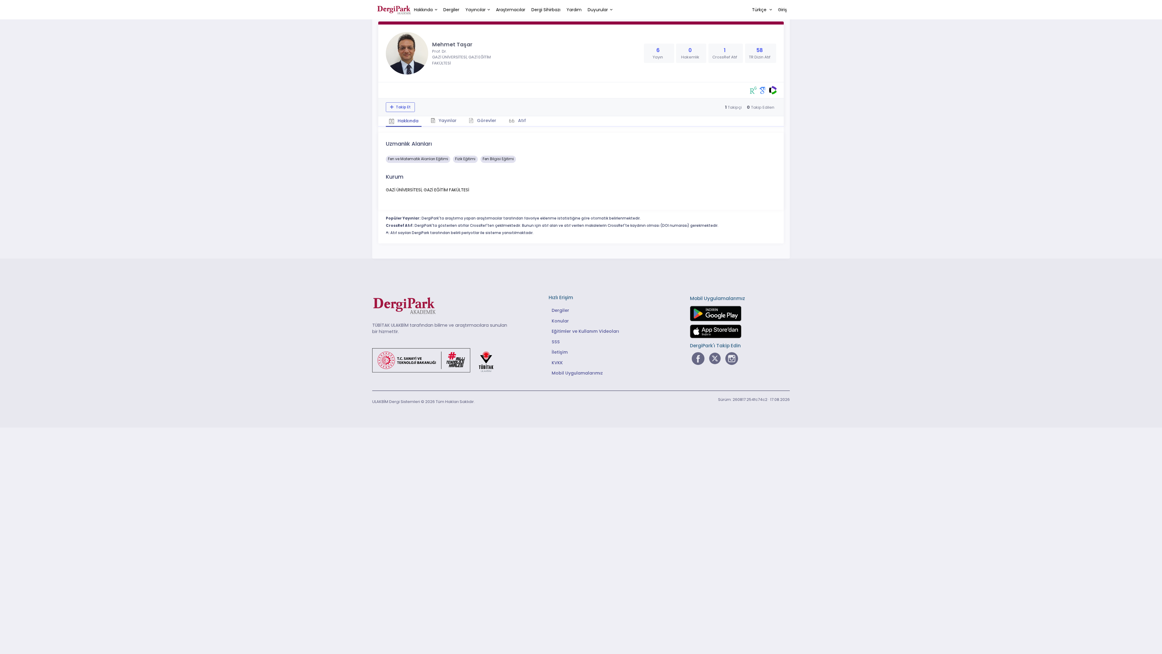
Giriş (782, 10)
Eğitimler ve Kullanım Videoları (585, 331)
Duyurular (598, 10)
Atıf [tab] (521, 120)
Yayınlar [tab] (447, 120)
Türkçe (760, 10)
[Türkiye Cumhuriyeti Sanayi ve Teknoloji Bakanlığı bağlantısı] (436, 360)
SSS (556, 342)
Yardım (574, 10)
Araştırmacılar (510, 10)
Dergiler (451, 10)
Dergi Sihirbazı (545, 10)
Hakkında (423, 10)
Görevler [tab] (486, 120)
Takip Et (403, 107)
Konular (560, 321)
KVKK (557, 363)
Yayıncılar (475, 10)
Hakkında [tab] (407, 121)
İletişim (560, 352)
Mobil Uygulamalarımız (577, 373)
